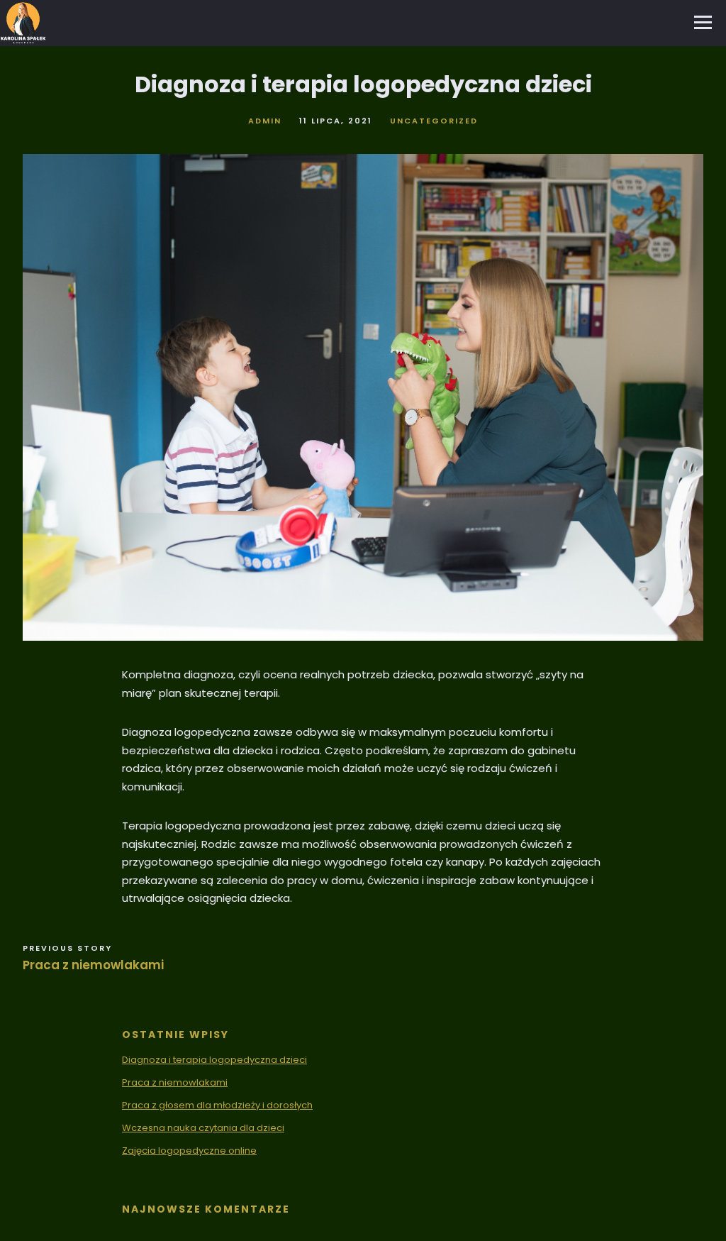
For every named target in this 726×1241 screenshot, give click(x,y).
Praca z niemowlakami (93, 965)
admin (264, 120)
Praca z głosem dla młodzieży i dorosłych (217, 1105)
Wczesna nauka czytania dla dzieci (203, 1128)
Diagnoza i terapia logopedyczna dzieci (214, 1059)
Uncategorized (434, 120)
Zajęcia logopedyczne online (189, 1150)
